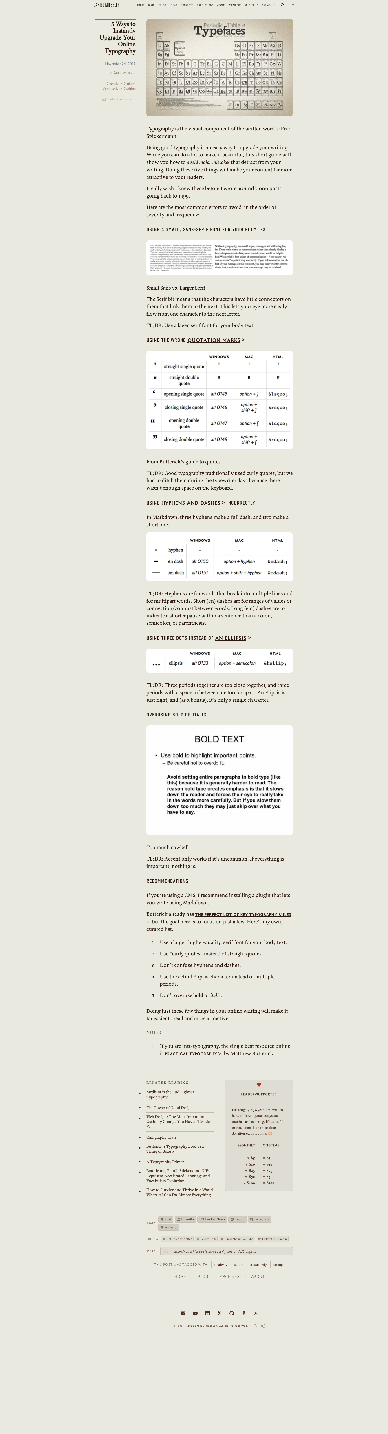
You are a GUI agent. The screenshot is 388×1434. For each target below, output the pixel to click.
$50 (250, 1176)
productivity (258, 1264)
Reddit (240, 1219)
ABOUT (258, 1276)
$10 (250, 1164)
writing (278, 1264)
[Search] (282, 5)
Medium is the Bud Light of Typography (170, 1094)
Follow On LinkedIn (274, 1239)
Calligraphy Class (161, 1137)
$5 (251, 1158)
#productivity (112, 89)
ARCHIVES (230, 1276)
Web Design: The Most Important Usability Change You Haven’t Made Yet (178, 1121)
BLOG (203, 1276)
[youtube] (195, 1313)
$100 (249, 1183)
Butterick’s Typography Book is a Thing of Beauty (175, 1149)
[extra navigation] (292, 5)
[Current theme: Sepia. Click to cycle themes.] (263, 1326)
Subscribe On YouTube (239, 1239)
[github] (232, 1313)
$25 (250, 1170)
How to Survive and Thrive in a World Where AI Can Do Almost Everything (179, 1192)
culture (238, 1264)
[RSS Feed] (256, 1313)
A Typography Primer (165, 1161)
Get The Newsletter (179, 1239)
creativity (220, 1264)
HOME (180, 1276)
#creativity (114, 84)
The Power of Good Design (169, 1107)
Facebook (261, 1219)
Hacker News (212, 1219)
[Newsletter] (183, 1313)
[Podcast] (244, 1313)
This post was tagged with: (181, 1265)
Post (168, 1219)
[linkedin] (207, 1313)
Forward (171, 1227)
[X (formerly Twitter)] (220, 1313)
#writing (129, 89)
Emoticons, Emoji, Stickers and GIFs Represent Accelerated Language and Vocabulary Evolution (178, 1175)
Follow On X (208, 1239)
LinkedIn (187, 1219)
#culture (129, 84)
